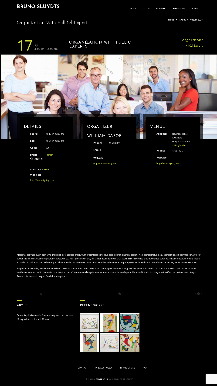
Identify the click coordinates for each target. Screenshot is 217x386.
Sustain (45, 169)
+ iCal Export (194, 45)
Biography (161, 8)
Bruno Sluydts (38, 6)
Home (133, 8)
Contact (195, 8)
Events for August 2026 (191, 19)
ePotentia (101, 379)
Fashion (49, 155)
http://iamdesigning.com (42, 180)
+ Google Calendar (190, 40)
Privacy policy (103, 367)
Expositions (179, 8)
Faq (144, 367)
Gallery (146, 8)
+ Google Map (179, 145)
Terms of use (127, 367)
